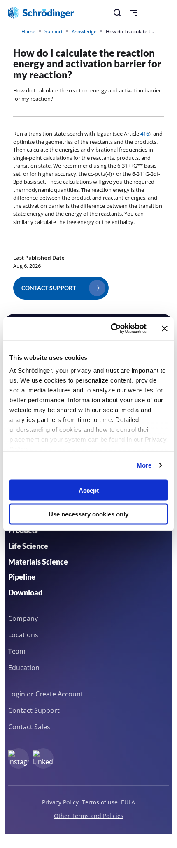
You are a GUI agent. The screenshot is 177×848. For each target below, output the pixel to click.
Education (24, 667)
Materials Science (38, 561)
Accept (89, 489)
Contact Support (34, 710)
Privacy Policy (60, 802)
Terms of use (100, 802)
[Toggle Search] (117, 13)
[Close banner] (165, 328)
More (144, 465)
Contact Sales (29, 726)
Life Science (28, 546)
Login (16, 693)
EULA (128, 802)
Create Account (59, 693)
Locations (23, 634)
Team (17, 651)
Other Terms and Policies (88, 816)
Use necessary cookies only (88, 514)
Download (25, 592)
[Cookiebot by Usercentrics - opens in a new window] (111, 328)
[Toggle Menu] (134, 13)
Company (23, 618)
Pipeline (21, 576)
